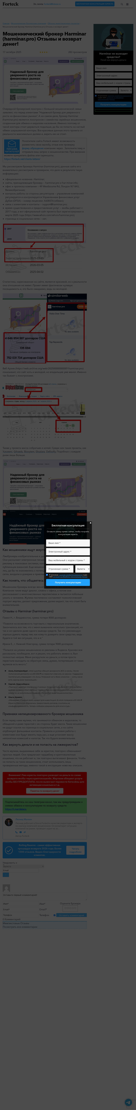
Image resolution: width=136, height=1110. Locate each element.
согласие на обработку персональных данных (70, 577)
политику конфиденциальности (70, 575)
